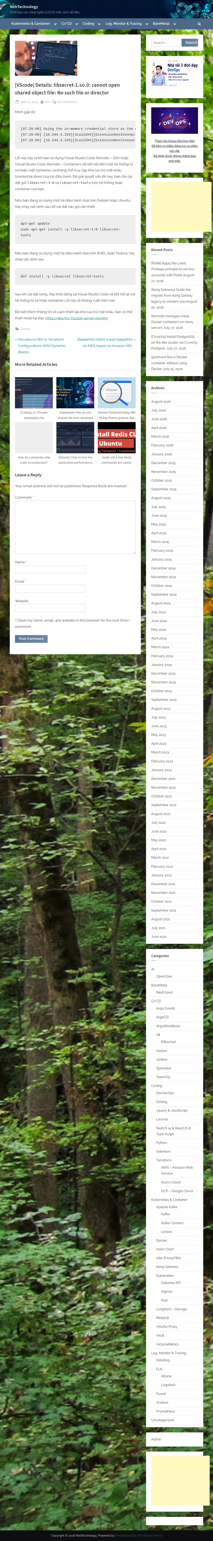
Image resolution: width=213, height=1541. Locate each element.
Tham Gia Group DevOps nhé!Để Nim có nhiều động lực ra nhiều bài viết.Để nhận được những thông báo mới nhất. (175, 151)
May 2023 (158, 735)
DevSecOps (165, 1093)
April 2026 (159, 428)
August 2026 (161, 402)
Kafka (165, 1214)
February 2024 (162, 656)
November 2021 (163, 893)
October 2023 (161, 691)
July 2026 (158, 410)
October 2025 (161, 480)
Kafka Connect (172, 1223)
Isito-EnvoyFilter (168, 1258)
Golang (161, 1102)
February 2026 (162, 445)
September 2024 (164, 594)
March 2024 (160, 647)
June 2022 (159, 831)
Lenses (166, 1232)
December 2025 (163, 463)
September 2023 (164, 700)
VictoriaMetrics (167, 1344)
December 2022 (163, 779)
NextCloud (164, 992)
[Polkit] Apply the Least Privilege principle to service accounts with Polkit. (172, 269)
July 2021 (158, 928)
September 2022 (163, 805)
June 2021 (158, 937)
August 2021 (160, 919)
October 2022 (161, 796)
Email (20, 581)
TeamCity (163, 1077)
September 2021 (163, 910)
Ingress (166, 1291)
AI (152, 969)
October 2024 (161, 586)
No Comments (67, 102)
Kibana (166, 1376)
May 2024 (158, 630)
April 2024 (158, 638)
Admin (156, 1439)
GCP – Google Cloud (177, 1191)
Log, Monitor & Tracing (124, 24)
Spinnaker (163, 1068)
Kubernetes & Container (30, 24)
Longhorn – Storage (171, 1309)
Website (21, 601)
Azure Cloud (171, 1182)
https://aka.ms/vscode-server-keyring (76, 318)
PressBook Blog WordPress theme (138, 1535)
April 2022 (158, 849)
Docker (161, 1240)
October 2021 (161, 901)
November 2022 (163, 787)
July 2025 (158, 507)
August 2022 (160, 814)
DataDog (163, 1360)
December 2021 (163, 884)
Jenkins (161, 1060)
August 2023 (161, 709)
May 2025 (158, 524)
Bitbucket (168, 1042)
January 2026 (161, 454)
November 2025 (163, 472)
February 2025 (162, 550)
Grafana (162, 1403)
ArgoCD (162, 1017)
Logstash (168, 1385)
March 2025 (160, 542)
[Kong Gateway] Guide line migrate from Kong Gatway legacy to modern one (172, 295)
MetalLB (162, 1318)
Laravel (162, 1119)
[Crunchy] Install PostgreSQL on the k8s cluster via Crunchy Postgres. (174, 343)
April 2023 (158, 744)
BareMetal (161, 24)
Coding (88, 24)
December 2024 (163, 568)
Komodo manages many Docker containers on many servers (172, 322)
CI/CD (67, 24)
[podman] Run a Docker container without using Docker (169, 363)
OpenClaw (164, 976)
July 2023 (158, 717)
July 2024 (158, 612)
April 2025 (158, 533)
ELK (159, 1369)
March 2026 (160, 437)
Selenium (163, 1151)
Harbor (161, 1051)
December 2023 (163, 673)
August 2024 (161, 603)
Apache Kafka (166, 1207)
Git (158, 1035)
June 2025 (159, 516)
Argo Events (165, 1008)
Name (21, 562)
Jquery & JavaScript (171, 1110)
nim (47, 102)
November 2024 (163, 577)
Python (161, 1143)
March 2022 (160, 858)
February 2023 (162, 761)
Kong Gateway (167, 1267)
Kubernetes (165, 1276)
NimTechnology (24, 6)
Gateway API (171, 1283)
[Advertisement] (181, 207)
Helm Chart (165, 1249)
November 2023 (163, 682)
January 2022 (161, 875)
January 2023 (161, 770)
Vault (160, 1335)
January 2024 (161, 665)
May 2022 (158, 840)
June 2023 (159, 726)
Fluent (161, 1394)
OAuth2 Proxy (166, 1327)
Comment (24, 497)
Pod (164, 1300)
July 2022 (158, 823)
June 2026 (159, 419)
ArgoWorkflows (168, 1026)
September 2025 (164, 489)
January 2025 (161, 559)
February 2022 (162, 866)
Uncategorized (162, 1420)
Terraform (164, 1160)
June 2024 (159, 621)
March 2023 (160, 752)
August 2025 (161, 498)
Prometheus (165, 1411)
